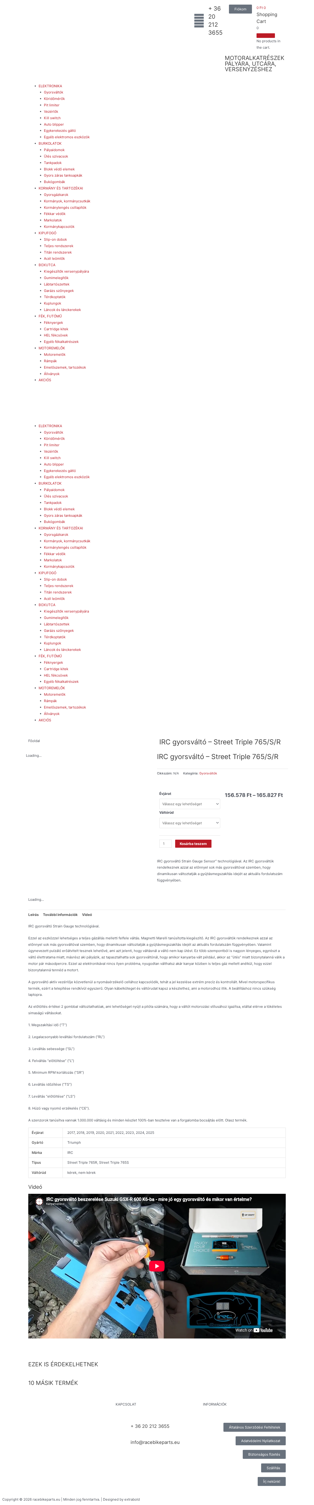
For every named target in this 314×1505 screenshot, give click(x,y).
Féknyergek (53, 322)
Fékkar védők (55, 214)
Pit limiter (52, 105)
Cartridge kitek (56, 329)
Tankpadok (53, 163)
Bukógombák (54, 182)
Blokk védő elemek (59, 169)
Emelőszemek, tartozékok (65, 367)
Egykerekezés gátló (60, 130)
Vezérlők (51, 111)
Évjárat (165, 793)
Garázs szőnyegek (59, 290)
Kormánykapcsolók (59, 226)
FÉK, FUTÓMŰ (50, 316)
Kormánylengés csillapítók (65, 207)
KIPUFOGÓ (47, 233)
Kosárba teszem (193, 843)
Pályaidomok (54, 150)
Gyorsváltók (53, 92)
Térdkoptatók (55, 297)
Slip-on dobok (55, 239)
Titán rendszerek (58, 252)
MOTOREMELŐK (52, 348)
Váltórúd (166, 812)
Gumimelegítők (56, 278)
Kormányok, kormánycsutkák (67, 201)
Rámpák (50, 361)
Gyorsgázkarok (56, 194)
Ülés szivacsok (56, 156)
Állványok (52, 374)
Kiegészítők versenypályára (66, 271)
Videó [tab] (87, 914)
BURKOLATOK (50, 143)
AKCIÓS (45, 380)
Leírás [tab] (33, 914)
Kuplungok (52, 303)
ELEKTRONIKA (50, 86)
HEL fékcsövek (56, 335)
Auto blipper (54, 124)
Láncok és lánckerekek (62, 310)
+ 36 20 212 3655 (150, 1426)
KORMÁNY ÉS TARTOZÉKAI (61, 188)
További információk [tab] (60, 914)
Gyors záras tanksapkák (63, 175)
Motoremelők (55, 354)
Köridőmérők (54, 98)
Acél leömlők (54, 258)
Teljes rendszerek (58, 246)
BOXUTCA (47, 265)
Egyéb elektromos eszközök (67, 137)
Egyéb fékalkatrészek (61, 341)
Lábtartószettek (56, 284)
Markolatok (53, 220)
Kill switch (52, 118)
